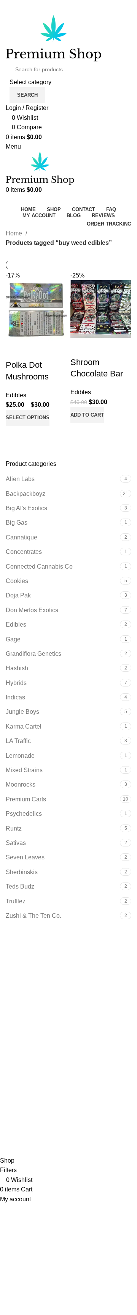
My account (21, 1056)
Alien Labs (20, 479)
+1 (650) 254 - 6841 (30, 12)
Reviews (17, 1018)
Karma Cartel (23, 726)
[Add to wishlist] (15, 349)
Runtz (14, 828)
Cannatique (21, 537)
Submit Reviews (28, 1032)
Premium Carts (26, 799)
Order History (23, 1070)
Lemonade (20, 755)
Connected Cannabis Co (39, 566)
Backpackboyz (25, 494)
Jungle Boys (22, 711)
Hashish (17, 668)
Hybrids (16, 683)
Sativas (16, 843)
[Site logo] (53, 37)
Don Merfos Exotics (32, 610)
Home (15, 233)
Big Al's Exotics (26, 508)
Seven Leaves (25, 857)
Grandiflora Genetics (33, 653)
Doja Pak (18, 595)
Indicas (15, 697)
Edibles (16, 624)
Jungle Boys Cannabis (36, 979)
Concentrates (24, 552)
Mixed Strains (24, 770)
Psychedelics (24, 813)
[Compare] (15, 435)
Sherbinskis (22, 872)
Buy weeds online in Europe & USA (54, 956)
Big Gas (16, 522)
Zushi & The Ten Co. (33, 915)
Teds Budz (20, 886)
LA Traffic (18, 741)
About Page (22, 1003)
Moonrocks (20, 784)
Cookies (17, 581)
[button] (87, 415)
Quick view (35, 435)
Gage (13, 639)
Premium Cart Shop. (82, 1141)
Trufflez (15, 901)
